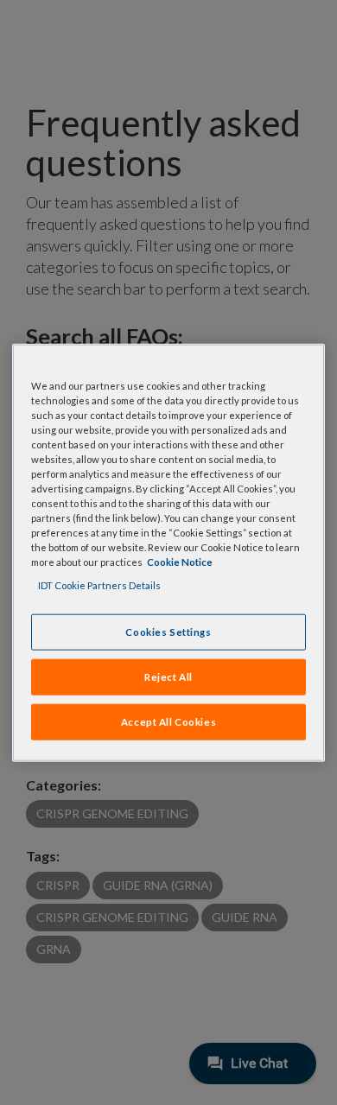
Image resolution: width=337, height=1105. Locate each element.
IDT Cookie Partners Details (99, 585)
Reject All (168, 677)
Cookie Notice (180, 562)
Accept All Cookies (168, 721)
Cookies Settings (168, 632)
